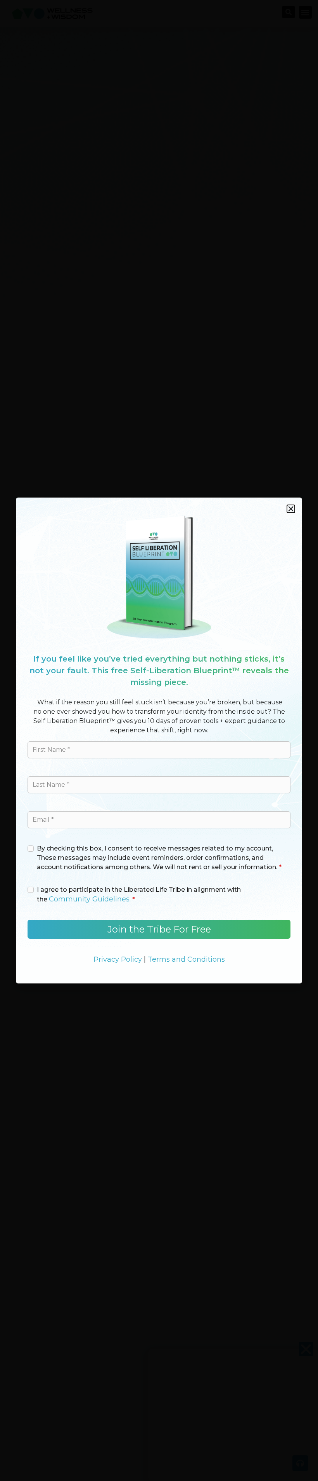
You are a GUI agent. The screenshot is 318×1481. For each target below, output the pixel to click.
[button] (290, 508)
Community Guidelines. (90, 899)
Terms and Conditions (186, 959)
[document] (159, 740)
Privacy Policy (117, 959)
